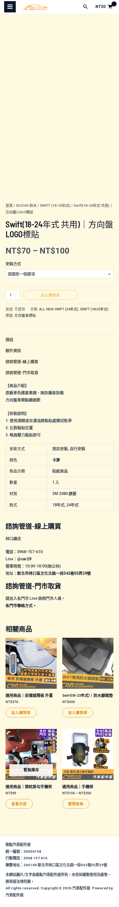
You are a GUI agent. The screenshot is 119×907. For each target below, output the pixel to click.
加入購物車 (50, 295)
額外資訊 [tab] (13, 350)
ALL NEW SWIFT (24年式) (58, 309)
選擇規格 (76, 803)
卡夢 (56, 460)
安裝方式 (13, 264)
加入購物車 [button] (21, 712)
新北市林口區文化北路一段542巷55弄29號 (54, 573)
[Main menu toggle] (10, 7)
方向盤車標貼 (25, 315)
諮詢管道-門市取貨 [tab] (22, 372)
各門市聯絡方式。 (21, 605)
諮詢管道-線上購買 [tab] (22, 361)
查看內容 (19, 803)
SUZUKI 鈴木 (26, 205)
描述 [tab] (9, 339)
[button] (85, 6)
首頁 (9, 205)
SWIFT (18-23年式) (55, 205)
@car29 (24, 559)
